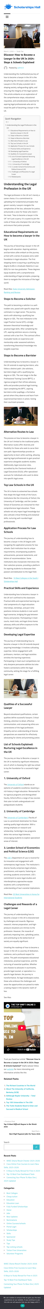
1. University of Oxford (19, 161)
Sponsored (11, 1236)
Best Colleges (12, 1193)
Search (6, 1142)
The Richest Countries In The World (20, 1085)
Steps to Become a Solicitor (20, 135)
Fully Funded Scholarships (17, 1206)
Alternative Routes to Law (19, 141)
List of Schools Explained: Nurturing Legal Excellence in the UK (23, 157)
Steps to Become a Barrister (20, 138)
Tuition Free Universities (16, 1250)
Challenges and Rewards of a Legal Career (23, 172)
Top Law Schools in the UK (19, 143)
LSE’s (9, 857)
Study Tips (20, 51)
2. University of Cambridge (20, 164)
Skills (9, 1233)
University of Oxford (15, 784)
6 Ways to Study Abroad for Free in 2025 (23, 1170)
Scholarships (12, 1230)
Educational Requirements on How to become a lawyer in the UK (23, 131)
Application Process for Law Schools (22, 146)
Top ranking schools (14, 1246)
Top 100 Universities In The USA (19, 1102)
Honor (9, 1210)
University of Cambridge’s (17, 817)
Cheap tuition (12, 1196)
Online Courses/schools (16, 1223)
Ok (23, 1306)
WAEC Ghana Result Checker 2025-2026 (23, 1160)
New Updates (12, 1216)
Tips (8, 1243)
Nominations (12, 1220)
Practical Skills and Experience (20, 148)
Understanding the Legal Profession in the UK (21, 126)
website (10, 1069)
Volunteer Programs (15, 1253)
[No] (41, 1302)
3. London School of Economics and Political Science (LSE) (23, 168)
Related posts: (16, 176)
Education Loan (13, 1203)
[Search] (36, 1147)
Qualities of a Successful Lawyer (21, 154)
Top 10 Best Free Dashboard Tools (20, 1174)
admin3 (20, 67)
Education (11, 1199)
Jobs (8, 1213)
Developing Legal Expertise (19, 151)
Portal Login (11, 1226)
